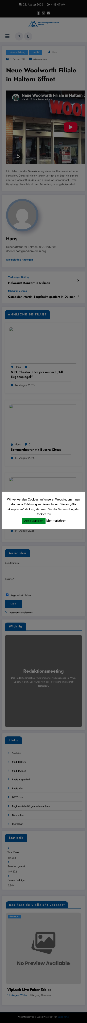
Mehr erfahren (56, 520)
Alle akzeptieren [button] (33, 520)
